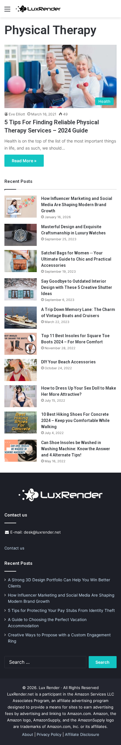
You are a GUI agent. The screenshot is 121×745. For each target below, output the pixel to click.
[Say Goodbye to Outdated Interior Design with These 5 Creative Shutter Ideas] (20, 289)
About (27, 734)
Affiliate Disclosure (82, 734)
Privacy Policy (49, 734)
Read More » (24, 160)
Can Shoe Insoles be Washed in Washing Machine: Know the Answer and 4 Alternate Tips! (75, 448)
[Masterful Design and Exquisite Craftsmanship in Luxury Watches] (20, 235)
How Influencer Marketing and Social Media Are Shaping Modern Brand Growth (76, 204)
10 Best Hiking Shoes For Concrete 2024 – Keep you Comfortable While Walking (75, 420)
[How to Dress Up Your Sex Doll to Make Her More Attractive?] (20, 396)
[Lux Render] (38, 8)
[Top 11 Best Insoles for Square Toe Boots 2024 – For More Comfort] (20, 344)
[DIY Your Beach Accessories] (20, 370)
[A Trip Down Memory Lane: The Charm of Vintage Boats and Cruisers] (20, 318)
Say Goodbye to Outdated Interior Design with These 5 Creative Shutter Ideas (76, 287)
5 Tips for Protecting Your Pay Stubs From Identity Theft (61, 610)
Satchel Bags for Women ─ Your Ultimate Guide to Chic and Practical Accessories (76, 259)
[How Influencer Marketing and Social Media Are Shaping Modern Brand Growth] (20, 207)
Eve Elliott (17, 114)
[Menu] (7, 11)
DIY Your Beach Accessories (68, 362)
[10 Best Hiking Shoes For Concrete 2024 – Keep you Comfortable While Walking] (20, 422)
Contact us (14, 548)
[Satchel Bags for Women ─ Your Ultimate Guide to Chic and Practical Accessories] (20, 261)
